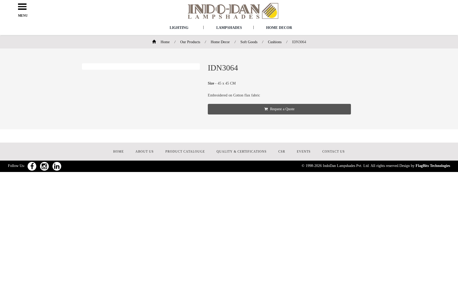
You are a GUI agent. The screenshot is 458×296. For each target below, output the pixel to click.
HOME (118, 151)
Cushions (274, 42)
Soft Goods (248, 42)
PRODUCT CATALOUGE (185, 151)
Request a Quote (281, 109)
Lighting (179, 28)
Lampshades (229, 28)
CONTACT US (333, 151)
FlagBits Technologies (433, 166)
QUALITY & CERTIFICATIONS (242, 151)
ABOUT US (144, 151)
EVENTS (304, 151)
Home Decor (279, 28)
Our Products (190, 42)
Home (165, 42)
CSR (281, 151)
